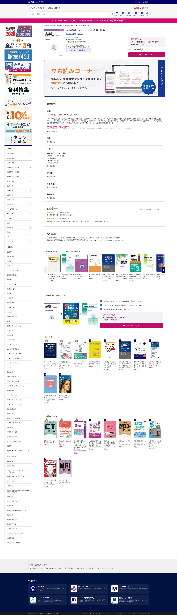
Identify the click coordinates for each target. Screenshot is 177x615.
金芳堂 (9, 293)
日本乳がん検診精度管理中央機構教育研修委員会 (18, 491)
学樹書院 (10, 461)
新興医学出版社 (12, 316)
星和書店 (10, 505)
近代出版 (10, 515)
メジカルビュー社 (13, 270)
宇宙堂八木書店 (12, 432)
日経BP (9, 321)
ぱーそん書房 (11, 481)
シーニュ (10, 413)
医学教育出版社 (12, 437)
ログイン (138, 2)
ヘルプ (129, 613)
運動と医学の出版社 (13, 542)
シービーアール (12, 344)
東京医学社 (10, 466)
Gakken (9, 312)
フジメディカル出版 (13, 358)
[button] (163, 270)
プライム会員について (35, 568)
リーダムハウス (12, 395)
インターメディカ (13, 363)
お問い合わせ (136, 613)
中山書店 (10, 298)
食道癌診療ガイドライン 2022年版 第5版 (119, 301)
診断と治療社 (11, 376)
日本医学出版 (11, 524)
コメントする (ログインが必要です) (150, 209)
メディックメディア (13, 501)
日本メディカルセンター (15, 326)
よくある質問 (69, 568)
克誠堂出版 (10, 307)
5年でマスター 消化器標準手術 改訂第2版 (119, 305)
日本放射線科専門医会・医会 (16, 510)
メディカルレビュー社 (14, 353)
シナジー (10, 427)
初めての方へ (81, 568)
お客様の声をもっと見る (78, 50)
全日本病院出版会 (13, 349)
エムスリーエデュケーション (16, 386)
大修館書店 (10, 538)
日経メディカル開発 (13, 418)
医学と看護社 (11, 456)
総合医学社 (10, 303)
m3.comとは (145, 613)
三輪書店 (10, 330)
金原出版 (10, 266)
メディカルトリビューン (15, 533)
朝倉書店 (10, 496)
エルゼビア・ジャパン (14, 400)
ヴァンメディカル (13, 381)
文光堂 (9, 252)
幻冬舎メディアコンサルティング (18, 476)
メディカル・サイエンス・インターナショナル (18, 471)
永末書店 (10, 486)
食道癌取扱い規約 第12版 (113, 309)
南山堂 (9, 279)
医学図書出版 (11, 409)
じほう (9, 367)
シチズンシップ (12, 529)
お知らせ (91, 568)
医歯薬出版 (10, 289)
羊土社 (9, 261)
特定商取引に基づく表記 (53, 568)
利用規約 (85, 613)
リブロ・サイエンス (13, 423)
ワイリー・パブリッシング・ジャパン (18, 451)
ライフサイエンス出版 (14, 404)
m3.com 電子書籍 (49, 25)
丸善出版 (10, 335)
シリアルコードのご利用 (105, 568)
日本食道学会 (70, 34)
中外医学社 (10, 256)
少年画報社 (10, 390)
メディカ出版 (11, 284)
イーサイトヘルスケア (14, 441)
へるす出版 (10, 340)
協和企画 (10, 372)
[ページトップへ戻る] (171, 611)
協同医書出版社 (12, 519)
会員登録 (145, 2)
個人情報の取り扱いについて (98, 613)
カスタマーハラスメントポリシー (117, 613)
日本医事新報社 (12, 275)
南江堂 (9, 446)
